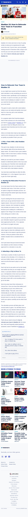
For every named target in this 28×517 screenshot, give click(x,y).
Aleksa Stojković (19, 421)
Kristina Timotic (5, 386)
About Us (3, 462)
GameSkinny (14, 493)
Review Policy (12, 464)
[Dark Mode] (20, 2)
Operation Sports (14, 495)
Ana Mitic (17, 441)
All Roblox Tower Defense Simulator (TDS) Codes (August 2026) (6, 436)
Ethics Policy (4, 464)
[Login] (25, 2)
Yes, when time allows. (11, 350)
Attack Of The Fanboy (14, 482)
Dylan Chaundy (4, 421)
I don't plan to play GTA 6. (12, 353)
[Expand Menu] (22, 2)
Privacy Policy (4, 466)
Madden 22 (20, 122)
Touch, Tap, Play (14, 499)
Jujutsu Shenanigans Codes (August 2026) (6, 400)
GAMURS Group (24, 508)
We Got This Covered (14, 487)
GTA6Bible (14, 505)
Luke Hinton (17, 386)
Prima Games (14, 484)
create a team (11, 122)
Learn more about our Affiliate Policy (7, 366)
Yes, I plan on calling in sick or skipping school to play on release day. (14, 345)
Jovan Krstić (4, 404)
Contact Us (11, 462)
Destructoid (14, 489)
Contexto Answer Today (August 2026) (7, 383)
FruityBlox (14, 501)
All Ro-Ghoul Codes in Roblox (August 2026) (6, 418)
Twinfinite (14, 478)
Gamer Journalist (14, 491)
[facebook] (9, 456)
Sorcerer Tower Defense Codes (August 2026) (20, 383)
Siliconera (14, 486)
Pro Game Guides (14, 476)
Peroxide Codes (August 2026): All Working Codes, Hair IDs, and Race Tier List (21, 436)
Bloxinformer (14, 503)
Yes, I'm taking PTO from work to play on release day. (14, 340)
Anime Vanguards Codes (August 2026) (20, 418)
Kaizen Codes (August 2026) (19, 399)
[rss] (2, 456)
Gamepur (14, 480)
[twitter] (5, 456)
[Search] (17, 2)
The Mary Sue (14, 497)
